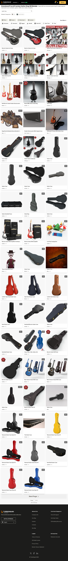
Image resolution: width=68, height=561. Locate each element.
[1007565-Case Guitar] (11, 147)
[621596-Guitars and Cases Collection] (34, 64)
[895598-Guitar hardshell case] (11, 202)
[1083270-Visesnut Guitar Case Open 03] (34, 478)
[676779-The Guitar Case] (34, 423)
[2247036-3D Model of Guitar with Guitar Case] (56, 119)
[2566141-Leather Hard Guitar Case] (56, 285)
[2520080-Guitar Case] (56, 202)
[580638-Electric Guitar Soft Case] (56, 340)
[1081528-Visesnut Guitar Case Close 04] (34, 451)
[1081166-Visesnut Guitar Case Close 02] (11, 478)
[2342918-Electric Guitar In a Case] (11, 36)
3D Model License (36, 540)
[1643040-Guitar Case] (11, 174)
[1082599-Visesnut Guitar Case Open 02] (11, 451)
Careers (34, 521)
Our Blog (34, 518)
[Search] (31, 11)
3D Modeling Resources (56, 521)
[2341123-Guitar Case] (34, 174)
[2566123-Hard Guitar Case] (11, 313)
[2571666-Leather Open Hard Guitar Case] (11, 285)
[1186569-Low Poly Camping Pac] (56, 230)
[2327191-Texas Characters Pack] (11, 257)
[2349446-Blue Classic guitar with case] (34, 368)
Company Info (35, 514)
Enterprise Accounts (55, 536)
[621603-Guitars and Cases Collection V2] (56, 36)
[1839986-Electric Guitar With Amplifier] (34, 230)
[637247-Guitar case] (56, 257)
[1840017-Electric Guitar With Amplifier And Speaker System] (11, 230)
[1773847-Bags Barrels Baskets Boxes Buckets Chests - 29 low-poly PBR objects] (11, 119)
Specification (21, 14)
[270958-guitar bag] (56, 92)
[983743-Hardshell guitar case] (11, 340)
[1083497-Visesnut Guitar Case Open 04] (11, 423)
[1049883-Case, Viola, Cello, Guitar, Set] (34, 340)
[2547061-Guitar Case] (56, 313)
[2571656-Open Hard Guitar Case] (34, 285)
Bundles (23, 2)
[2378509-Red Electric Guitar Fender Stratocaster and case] (11, 92)
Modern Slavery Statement (38, 547)
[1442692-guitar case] (56, 395)
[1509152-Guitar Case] (34, 257)
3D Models (15, 2)
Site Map (34, 528)
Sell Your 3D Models (8, 518)
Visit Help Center (55, 518)
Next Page (33, 496)
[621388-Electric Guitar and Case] (56, 64)
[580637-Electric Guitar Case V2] (11, 368)
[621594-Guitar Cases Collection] (34, 147)
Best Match (63, 20)
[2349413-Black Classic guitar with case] (56, 368)
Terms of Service (36, 537)
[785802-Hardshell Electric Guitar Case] (34, 313)
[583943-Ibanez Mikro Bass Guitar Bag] (34, 92)
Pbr (14, 14)
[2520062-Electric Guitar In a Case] (34, 36)
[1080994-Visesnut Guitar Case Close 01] (56, 423)
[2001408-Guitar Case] (56, 147)
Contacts (34, 524)
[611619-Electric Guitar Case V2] (34, 395)
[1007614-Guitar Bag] (34, 202)
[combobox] (15, 11)
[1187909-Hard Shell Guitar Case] (56, 451)
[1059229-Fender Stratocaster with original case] (34, 119)
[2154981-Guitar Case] (56, 174)
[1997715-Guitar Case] (11, 395)
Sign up (62, 2)
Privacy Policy (35, 543)
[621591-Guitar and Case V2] (11, 64)
